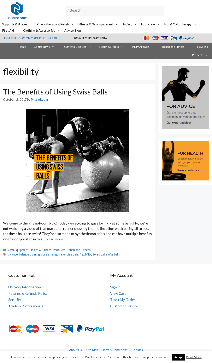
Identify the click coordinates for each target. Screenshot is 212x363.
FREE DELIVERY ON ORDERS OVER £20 (30, 38)
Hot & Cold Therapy (178, 24)
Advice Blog (72, 30)
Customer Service (124, 306)
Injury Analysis (140, 46)
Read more (54, 239)
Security (14, 299)
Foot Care (148, 24)
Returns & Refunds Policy (28, 293)
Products (197, 55)
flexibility (85, 254)
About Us (75, 350)
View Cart (118, 293)
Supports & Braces (14, 24)
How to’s (202, 46)
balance (13, 254)
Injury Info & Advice (74, 46)
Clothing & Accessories (39, 30)
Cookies (137, 350)
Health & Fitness (109, 46)
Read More (194, 357)
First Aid (8, 30)
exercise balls (69, 254)
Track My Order (122, 299)
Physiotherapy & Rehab (53, 24)
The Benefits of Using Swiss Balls (55, 91)
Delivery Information (24, 287)
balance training (29, 254)
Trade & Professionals (25, 306)
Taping (127, 24)
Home (22, 46)
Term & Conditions (115, 350)
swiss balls (113, 254)
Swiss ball (99, 254)
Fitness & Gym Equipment (95, 24)
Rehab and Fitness (173, 46)
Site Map (92, 350)
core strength (50, 254)
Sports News (42, 46)
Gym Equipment (18, 250)
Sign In (115, 287)
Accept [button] (178, 357)
